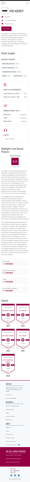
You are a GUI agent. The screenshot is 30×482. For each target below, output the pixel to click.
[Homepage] (3, 3)
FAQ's (7, 431)
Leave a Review (10, 416)
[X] (19, 475)
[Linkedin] (11, 475)
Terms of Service (11, 441)
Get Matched (9, 409)
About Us (8, 427)
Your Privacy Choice (11, 444)
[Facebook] (15, 475)
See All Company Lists (12, 406)
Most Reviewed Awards (12, 462)
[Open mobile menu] (27, 3)
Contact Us (9, 395)
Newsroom (9, 420)
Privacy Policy (10, 438)
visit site (6, 28)
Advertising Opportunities (13, 458)
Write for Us (9, 434)
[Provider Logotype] (4, 10)
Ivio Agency (16, 11)
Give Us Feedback (11, 398)
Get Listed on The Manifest (14, 455)
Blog (7, 413)
